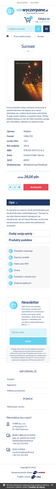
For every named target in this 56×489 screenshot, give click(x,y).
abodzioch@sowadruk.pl (22, 440)
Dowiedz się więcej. (36, 487)
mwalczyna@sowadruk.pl (23, 452)
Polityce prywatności (36, 360)
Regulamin (22, 2)
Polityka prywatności (16, 390)
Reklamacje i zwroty (15, 406)
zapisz (28, 341)
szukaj (38, 28)
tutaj (28, 324)
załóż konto (44, 21)
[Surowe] (28, 80)
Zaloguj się (44, 18)
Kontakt (35, 2)
